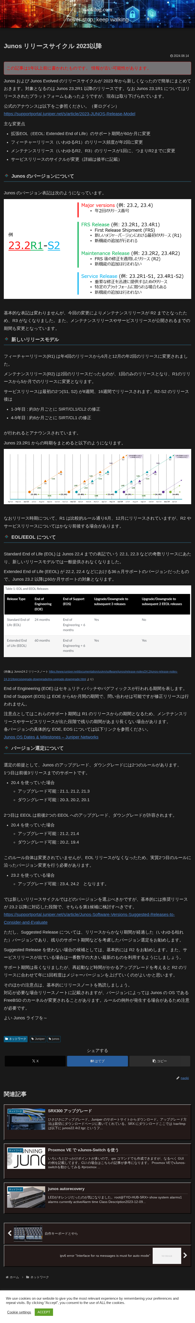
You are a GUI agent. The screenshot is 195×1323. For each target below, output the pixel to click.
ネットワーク (17, 1039)
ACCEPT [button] (44, 1312)
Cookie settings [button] (19, 1312)
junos (55, 1039)
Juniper (40, 1039)
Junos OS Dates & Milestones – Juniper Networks (51, 737)
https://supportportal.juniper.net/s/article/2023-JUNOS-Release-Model (69, 113)
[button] (159, 1061)
